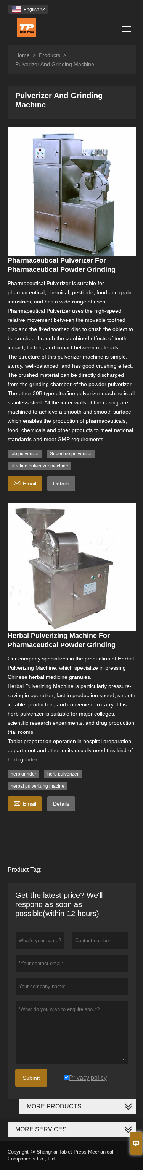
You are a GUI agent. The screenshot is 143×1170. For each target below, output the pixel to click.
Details (61, 483)
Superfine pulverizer (71, 453)
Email (24, 483)
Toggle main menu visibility (126, 28)
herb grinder (23, 774)
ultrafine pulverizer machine (39, 466)
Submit (31, 1078)
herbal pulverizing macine (37, 786)
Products (49, 55)
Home (22, 55)
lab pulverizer (25, 453)
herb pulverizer (63, 774)
